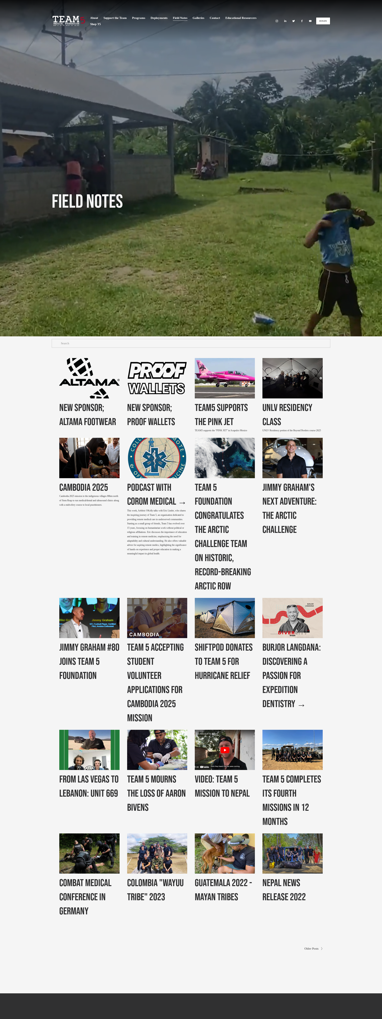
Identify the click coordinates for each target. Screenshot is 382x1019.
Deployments (159, 17)
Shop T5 (95, 24)
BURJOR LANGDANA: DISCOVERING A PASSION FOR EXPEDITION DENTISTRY (291, 675)
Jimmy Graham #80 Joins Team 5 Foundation (89, 661)
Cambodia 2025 (83, 487)
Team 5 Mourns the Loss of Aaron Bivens (156, 793)
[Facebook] (301, 20)
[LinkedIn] (285, 20)
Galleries (198, 17)
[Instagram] (276, 20)
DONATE (323, 21)
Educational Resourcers (240, 17)
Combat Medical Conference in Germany (85, 896)
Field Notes (180, 17)
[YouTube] (310, 20)
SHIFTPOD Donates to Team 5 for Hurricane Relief (224, 661)
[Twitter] (293, 20)
